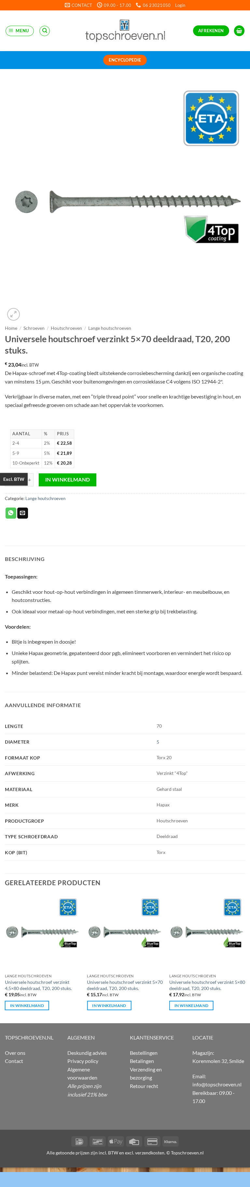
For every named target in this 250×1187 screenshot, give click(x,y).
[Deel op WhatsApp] (11, 513)
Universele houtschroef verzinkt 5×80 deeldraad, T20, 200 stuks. (207, 985)
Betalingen (142, 1061)
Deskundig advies (87, 1053)
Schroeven (34, 328)
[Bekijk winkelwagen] (239, 30)
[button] (180, 5)
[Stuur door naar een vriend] (22, 513)
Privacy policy (82, 1061)
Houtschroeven (66, 328)
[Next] (245, 958)
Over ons (15, 1053)
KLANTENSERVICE (152, 1037)
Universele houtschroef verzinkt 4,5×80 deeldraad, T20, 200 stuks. (38, 985)
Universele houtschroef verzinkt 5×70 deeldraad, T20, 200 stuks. (125, 985)
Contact (14, 1061)
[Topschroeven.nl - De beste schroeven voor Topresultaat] (125, 30)
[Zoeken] (44, 31)
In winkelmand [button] (27, 1005)
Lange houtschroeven (109, 328)
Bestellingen (144, 1053)
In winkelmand (67, 479)
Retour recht (144, 1086)
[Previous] (5, 958)
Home (11, 328)
